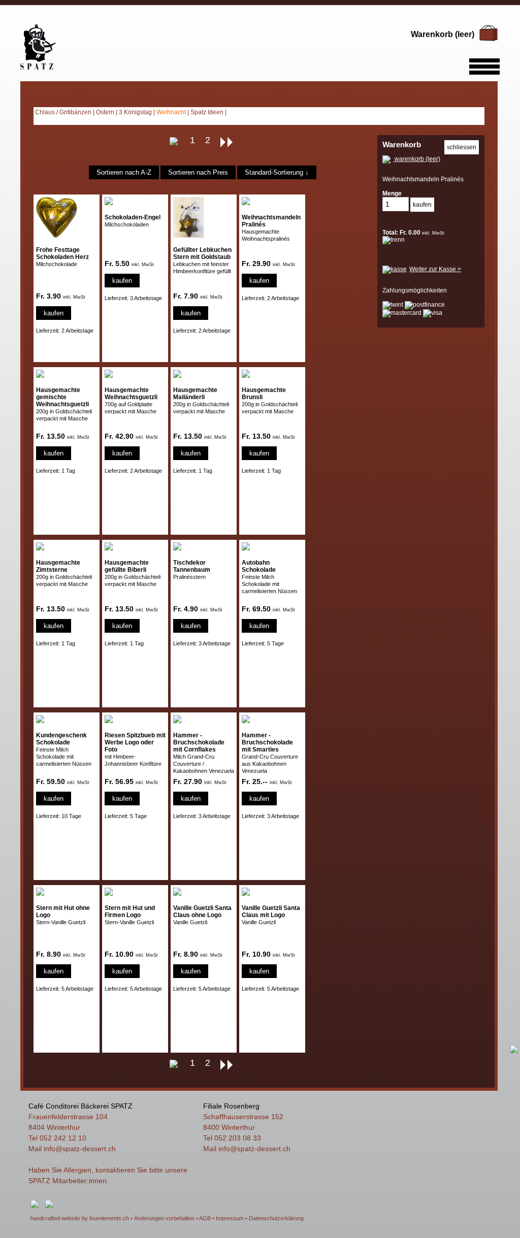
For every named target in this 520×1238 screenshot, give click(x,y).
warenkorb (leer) (416, 158)
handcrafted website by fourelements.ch (79, 1218)
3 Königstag (135, 112)
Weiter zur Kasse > (435, 269)
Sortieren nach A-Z (123, 172)
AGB (205, 1218)
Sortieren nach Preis (198, 172)
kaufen (53, 313)
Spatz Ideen (206, 112)
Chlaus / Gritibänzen (63, 112)
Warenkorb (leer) (442, 34)
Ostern (105, 112)
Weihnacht (171, 112)
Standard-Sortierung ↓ (277, 172)
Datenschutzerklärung (276, 1218)
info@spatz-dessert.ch (80, 1149)
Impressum (230, 1218)
